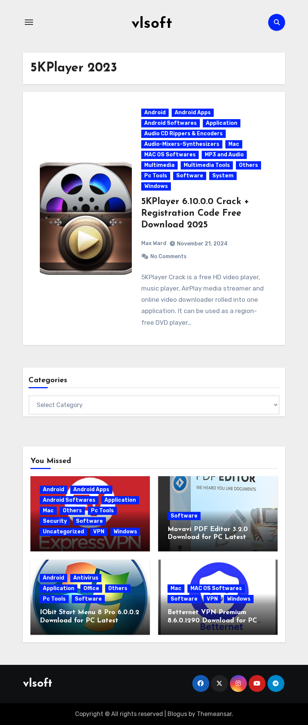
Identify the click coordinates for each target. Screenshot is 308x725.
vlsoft (151, 24)
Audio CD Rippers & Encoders (183, 133)
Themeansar (214, 713)
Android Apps (193, 112)
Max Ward (153, 243)
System (223, 176)
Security (55, 521)
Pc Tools (155, 176)
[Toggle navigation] (29, 22)
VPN (98, 531)
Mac (233, 144)
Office (91, 588)
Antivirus (85, 578)
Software (189, 176)
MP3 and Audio (224, 154)
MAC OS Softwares (170, 154)
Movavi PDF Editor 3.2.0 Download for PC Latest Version (208, 537)
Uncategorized (63, 531)
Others (248, 165)
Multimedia (159, 165)
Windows (156, 186)
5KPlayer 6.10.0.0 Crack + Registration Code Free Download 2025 (195, 213)
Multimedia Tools (207, 165)
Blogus (177, 713)
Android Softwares (170, 123)
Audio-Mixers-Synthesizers (181, 144)
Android (155, 112)
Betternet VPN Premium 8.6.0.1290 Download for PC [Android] (212, 620)
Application (221, 123)
